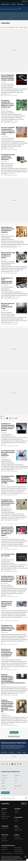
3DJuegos (16, 810)
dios (15, 788)
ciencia (3, 785)
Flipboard (16, 418)
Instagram (10, 418)
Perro (17, 27)
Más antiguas (14, 732)
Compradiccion (4, 840)
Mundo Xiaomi (4, 818)
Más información (21, 859)
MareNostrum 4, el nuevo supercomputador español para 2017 (7, 280)
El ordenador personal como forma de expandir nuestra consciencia (8, 157)
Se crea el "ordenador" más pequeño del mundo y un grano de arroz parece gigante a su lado (8, 131)
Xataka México (4, 847)
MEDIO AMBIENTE (21, 4)
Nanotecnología (5, 507)
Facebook (4, 418)
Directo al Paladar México (6, 853)
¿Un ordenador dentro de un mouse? (8, 555)
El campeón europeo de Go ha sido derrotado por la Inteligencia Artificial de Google (7, 479)
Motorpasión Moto (18, 830)
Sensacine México (18, 849)
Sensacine (16, 819)
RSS (13, 418)
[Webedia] (25, 1)
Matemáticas (4, 583)
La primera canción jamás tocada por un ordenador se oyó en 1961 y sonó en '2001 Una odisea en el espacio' (7, 531)
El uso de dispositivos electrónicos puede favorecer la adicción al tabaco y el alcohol (7, 77)
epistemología (17, 785)
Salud (15, 780)
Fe (14, 783)
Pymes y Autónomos (18, 838)
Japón (25, 27)
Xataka (2, 810)
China (21, 27)
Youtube (7, 418)
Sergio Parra (7, 95)
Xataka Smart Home (5, 816)
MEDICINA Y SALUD (5, 4)
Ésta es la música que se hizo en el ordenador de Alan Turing (7, 305)
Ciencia (12, 27)
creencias (3, 788)
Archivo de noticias (14, 736)
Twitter (1, 418)
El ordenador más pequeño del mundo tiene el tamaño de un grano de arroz (7, 502)
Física (15, 778)
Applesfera (3, 814)
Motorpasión (17, 828)
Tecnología (4, 161)
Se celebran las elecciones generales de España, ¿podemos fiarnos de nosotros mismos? (8, 427)
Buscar (26, 798)
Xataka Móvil (4, 812)
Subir (23, 803)
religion (24, 752)
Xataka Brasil (4, 849)
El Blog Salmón (17, 836)
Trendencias (4, 836)
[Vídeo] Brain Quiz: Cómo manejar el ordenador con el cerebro (6, 604)
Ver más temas (5, 792)
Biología (3, 780)
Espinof (16, 821)
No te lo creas (4, 778)
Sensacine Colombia (18, 851)
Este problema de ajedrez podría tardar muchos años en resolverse (7, 229)
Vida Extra (16, 812)
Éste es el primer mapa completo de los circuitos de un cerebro (8, 255)
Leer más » (9, 94)
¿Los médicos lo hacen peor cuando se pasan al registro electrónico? (8, 453)
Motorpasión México (18, 853)
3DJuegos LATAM (17, 847)
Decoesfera (3, 838)
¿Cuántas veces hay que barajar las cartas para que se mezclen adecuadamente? (8, 578)
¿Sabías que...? (12, 752)
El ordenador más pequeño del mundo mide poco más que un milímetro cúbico (8, 627)
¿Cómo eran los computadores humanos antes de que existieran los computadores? (7, 652)
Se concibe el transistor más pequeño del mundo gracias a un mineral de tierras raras (7, 103)
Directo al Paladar (5, 828)
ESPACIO (13, 4)
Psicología (4, 82)
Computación (4, 109)
